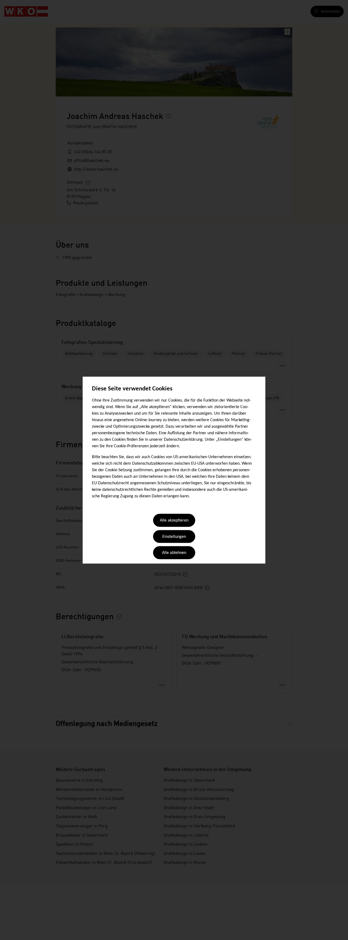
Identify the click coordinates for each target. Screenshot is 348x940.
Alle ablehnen (174, 553)
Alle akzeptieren (174, 521)
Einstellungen (174, 537)
